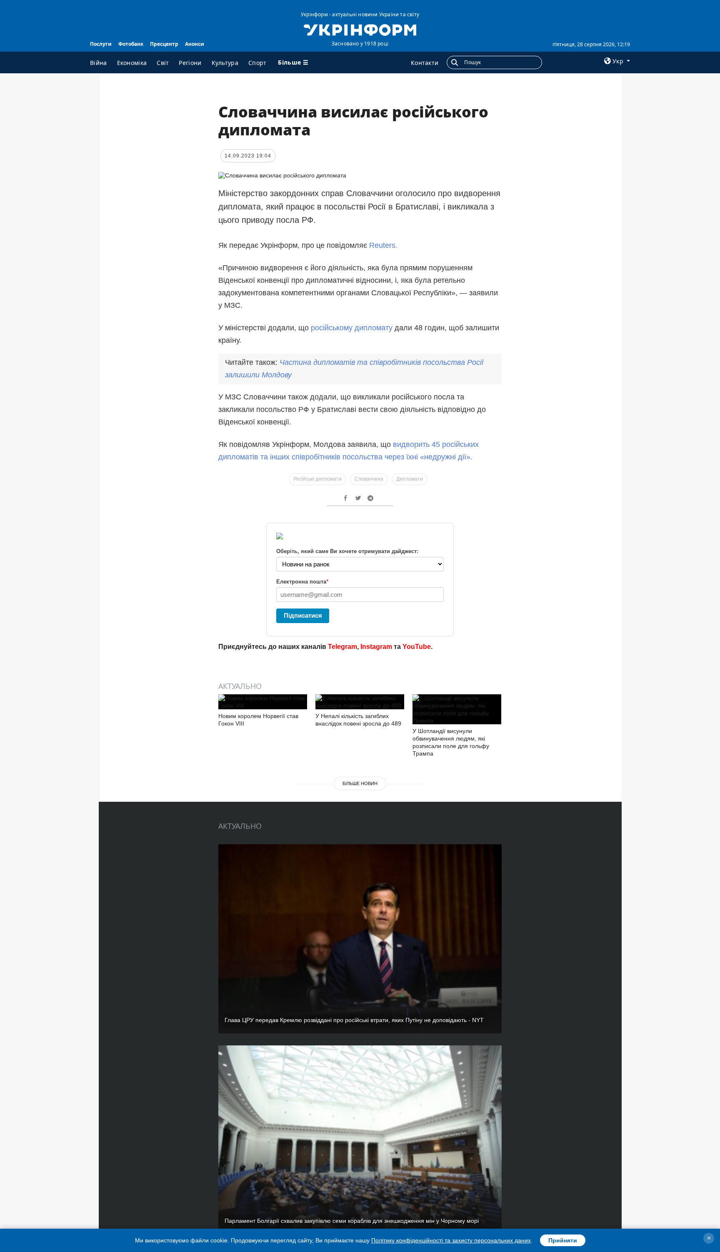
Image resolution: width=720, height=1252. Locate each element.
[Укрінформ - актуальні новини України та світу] (360, 29)
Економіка (132, 63)
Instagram (376, 646)
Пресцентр (164, 43)
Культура (225, 63)
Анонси (194, 43)
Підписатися (303, 615)
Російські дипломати (317, 479)
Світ (163, 63)
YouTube (416, 646)
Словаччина (369, 479)
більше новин (360, 783)
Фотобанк (130, 43)
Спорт (257, 63)
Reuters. (383, 245)
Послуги (101, 43)
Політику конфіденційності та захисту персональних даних (451, 1240)
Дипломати (409, 479)
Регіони (190, 63)
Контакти (424, 63)
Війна (98, 63)
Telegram (342, 646)
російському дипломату (351, 328)
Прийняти (562, 1240)
